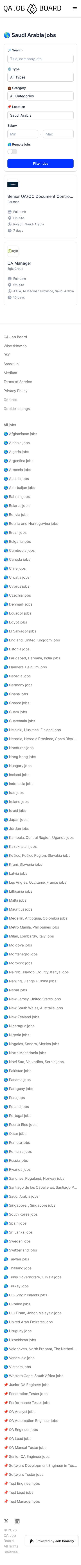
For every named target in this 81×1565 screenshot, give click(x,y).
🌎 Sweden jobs (17, 1241)
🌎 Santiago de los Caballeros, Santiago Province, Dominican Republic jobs (40, 1187)
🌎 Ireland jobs (16, 801)
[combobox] (40, 115)
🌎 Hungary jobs (18, 765)
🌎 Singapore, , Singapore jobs (29, 1205)
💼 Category (16, 88)
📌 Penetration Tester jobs (25, 1393)
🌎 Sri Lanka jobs (18, 1232)
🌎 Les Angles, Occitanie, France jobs (35, 882)
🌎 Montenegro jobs (21, 954)
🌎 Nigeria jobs (16, 1035)
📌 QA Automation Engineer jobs (31, 1420)
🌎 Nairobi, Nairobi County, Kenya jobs (36, 972)
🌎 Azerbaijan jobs (19, 487)
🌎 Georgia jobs (17, 676)
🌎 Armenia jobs (17, 469)
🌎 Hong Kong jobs (20, 756)
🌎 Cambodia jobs (19, 550)
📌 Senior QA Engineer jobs (27, 1456)
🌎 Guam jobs (15, 712)
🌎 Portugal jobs (17, 1115)
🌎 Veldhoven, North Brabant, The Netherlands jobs (40, 1349)
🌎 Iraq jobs (14, 792)
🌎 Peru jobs (14, 1097)
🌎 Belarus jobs (16, 505)
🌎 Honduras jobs (19, 747)
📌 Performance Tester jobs (27, 1402)
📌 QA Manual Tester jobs (25, 1447)
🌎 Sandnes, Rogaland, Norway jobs (34, 1178)
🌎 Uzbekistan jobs (20, 1340)
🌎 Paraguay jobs (18, 1088)
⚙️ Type (13, 69)
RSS (7, 355)
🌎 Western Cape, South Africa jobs (33, 1375)
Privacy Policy (15, 390)
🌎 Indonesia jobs (18, 783)
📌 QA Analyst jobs (19, 1411)
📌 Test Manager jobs (22, 1501)
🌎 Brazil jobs (15, 532)
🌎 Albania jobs (17, 442)
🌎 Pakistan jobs (17, 1070)
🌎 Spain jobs (15, 1223)
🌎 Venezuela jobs (19, 1358)
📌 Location (16, 107)
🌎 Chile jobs (15, 568)
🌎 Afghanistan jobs (20, 434)
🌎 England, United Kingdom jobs (32, 640)
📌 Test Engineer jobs (22, 1483)
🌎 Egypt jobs (15, 622)
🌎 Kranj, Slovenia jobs (23, 864)
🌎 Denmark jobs (18, 604)
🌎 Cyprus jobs (16, 586)
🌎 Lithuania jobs (18, 891)
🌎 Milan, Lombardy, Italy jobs (29, 936)
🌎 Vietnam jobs (17, 1366)
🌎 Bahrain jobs (17, 496)
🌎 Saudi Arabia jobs (21, 1196)
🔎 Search (14, 50)
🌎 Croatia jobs (16, 577)
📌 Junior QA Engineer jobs (26, 1384)
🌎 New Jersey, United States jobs (32, 999)
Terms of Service (18, 381)
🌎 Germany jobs (18, 685)
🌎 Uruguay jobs (18, 1331)
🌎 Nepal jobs (15, 990)
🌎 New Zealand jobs (21, 1017)
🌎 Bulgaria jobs (17, 541)
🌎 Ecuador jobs (17, 613)
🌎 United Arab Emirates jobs (28, 1322)
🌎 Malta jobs (15, 900)
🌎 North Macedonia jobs (25, 1053)
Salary (12, 125)
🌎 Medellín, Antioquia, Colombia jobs (35, 918)
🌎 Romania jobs (18, 1151)
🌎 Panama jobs (17, 1079)
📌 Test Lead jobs (18, 1492)
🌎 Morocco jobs (18, 963)
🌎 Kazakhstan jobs (20, 846)
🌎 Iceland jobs (16, 774)
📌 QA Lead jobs (17, 1438)
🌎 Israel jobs (15, 810)
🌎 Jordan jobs (16, 828)
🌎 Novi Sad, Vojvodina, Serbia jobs (34, 1061)
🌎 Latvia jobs (15, 873)
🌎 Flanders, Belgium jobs (25, 667)
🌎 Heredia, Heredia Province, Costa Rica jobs (40, 739)
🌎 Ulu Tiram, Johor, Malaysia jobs (32, 1313)
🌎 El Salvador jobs (20, 631)
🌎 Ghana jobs (16, 694)
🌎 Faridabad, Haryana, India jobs (32, 658)
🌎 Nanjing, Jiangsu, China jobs (30, 981)
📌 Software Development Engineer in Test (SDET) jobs (40, 1465)
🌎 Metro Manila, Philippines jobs (31, 927)
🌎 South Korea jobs (21, 1214)
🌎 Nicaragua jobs (19, 1026)
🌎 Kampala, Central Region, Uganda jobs (39, 837)
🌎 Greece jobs (16, 703)
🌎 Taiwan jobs (16, 1259)
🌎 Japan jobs (15, 819)
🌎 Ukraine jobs (17, 1304)
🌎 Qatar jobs (15, 1133)
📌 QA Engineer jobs (21, 1429)
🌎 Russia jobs (16, 1160)
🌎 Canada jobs (17, 559)
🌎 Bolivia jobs (16, 514)
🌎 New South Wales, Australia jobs (33, 1008)
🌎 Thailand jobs (18, 1268)
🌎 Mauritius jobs (18, 909)
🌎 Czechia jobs (17, 595)
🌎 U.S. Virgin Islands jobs (25, 1295)
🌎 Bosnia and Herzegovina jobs (31, 523)
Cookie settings (17, 408)
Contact (10, 399)
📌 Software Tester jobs (23, 1474)
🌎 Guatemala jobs (19, 721)
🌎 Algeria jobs (16, 451)
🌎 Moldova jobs (18, 945)
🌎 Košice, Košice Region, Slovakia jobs (37, 855)
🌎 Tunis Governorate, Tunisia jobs (32, 1277)
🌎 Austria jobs (16, 478)
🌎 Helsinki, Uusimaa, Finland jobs (32, 730)
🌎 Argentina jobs (18, 460)
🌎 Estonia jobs (16, 649)
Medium (10, 373)
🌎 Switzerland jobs (20, 1250)
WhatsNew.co (15, 346)
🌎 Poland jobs (16, 1106)
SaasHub (11, 364)
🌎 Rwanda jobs (17, 1169)
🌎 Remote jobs (19, 144)
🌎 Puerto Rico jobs (20, 1124)
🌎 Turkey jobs (16, 1286)
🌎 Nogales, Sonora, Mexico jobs (31, 1044)
